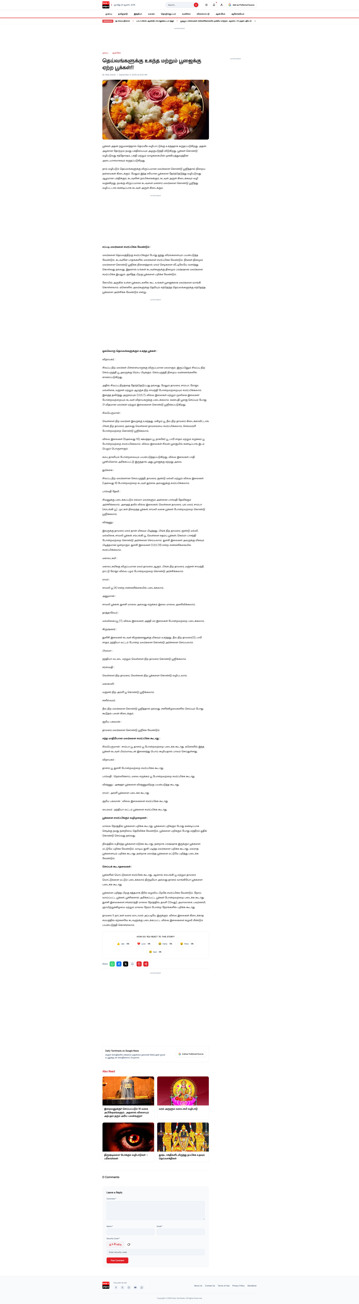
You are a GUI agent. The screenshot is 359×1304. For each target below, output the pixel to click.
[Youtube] (135, 1287)
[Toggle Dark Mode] (206, 5)
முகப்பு (108, 13)
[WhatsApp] (112, 963)
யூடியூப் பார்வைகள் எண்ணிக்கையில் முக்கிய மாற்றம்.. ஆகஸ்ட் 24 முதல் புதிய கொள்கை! (193, 21)
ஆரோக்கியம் (237, 13)
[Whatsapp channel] (141, 1287)
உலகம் (151, 13)
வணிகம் (186, 13)
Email (160, 1226)
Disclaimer (252, 1286)
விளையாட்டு (203, 13)
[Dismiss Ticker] (255, 21)
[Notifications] (214, 5)
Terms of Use (224, 1286)
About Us (198, 1286)
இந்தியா (138, 13)
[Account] (222, 5)
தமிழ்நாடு (123, 13)
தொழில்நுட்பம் (168, 13)
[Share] (145, 963)
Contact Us (210, 1286)
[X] (125, 963)
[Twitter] (122, 1287)
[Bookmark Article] (132, 963)
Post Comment (117, 1260)
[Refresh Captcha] (129, 1245)
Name (110, 1226)
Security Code (113, 1238)
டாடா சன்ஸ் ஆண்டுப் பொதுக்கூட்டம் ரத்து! (129, 21)
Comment (111, 1199)
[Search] (196, 5)
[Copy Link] (139, 963)
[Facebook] (118, 963)
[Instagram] (128, 1287)
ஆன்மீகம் (220, 13)
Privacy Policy (238, 1286)
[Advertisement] (179, 38)
